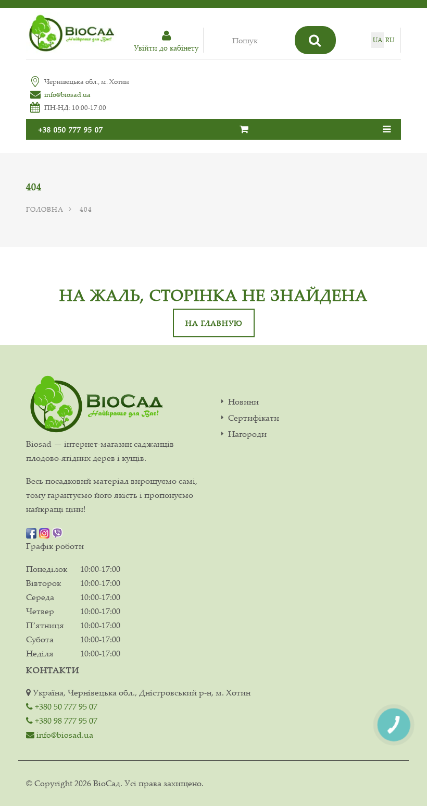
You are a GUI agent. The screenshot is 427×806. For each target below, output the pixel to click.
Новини (243, 401)
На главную (213, 323)
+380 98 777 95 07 (65, 720)
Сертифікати (253, 417)
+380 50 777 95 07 (65, 706)
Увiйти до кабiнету (166, 48)
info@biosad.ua (67, 94)
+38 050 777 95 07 (71, 130)
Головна (45, 209)
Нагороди (247, 434)
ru (389, 39)
